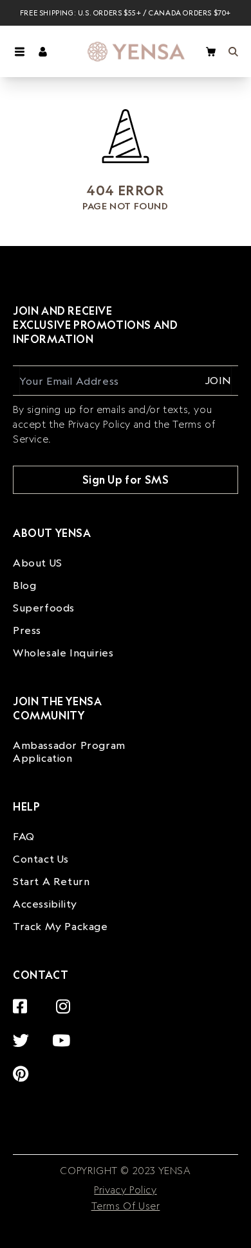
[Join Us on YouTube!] (64, 1033)
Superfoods (44, 607)
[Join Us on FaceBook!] (23, 999)
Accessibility (45, 903)
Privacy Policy (125, 1190)
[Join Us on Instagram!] (66, 999)
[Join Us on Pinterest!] (24, 1067)
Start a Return (51, 881)
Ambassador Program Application (69, 751)
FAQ (24, 836)
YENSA (173, 1171)
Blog (24, 585)
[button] (19, 51)
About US (37, 562)
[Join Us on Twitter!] (24, 1033)
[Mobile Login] (42, 51)
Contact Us (41, 858)
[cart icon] (211, 52)
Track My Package (60, 926)
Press (27, 630)
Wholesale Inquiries (63, 652)
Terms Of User (125, 1206)
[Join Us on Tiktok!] (74, 1067)
